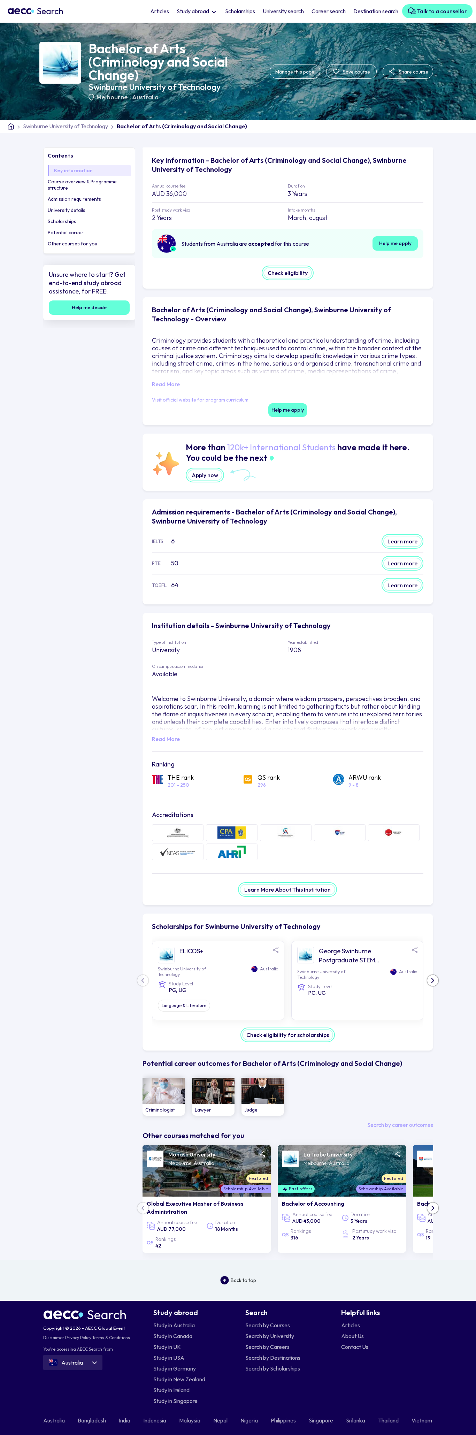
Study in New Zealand (179, 1379)
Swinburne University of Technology (155, 87)
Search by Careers (267, 1346)
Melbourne (113, 97)
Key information (73, 170)
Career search (329, 11)
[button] (432, 980)
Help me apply (395, 243)
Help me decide (89, 307)
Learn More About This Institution (287, 889)
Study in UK (167, 1346)
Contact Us (354, 1346)
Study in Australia (174, 1325)
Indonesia (155, 1420)
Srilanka (356, 1420)
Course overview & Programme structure (82, 184)
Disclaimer (53, 1337)
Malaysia (190, 1420)
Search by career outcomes (400, 1124)
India (125, 1420)
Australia (145, 97)
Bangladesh (92, 1420)
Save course (356, 72)
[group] (164, 1097)
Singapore (321, 1420)
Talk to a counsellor (441, 11)
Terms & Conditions (111, 1337)
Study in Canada (172, 1336)
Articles (159, 11)
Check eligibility (288, 272)
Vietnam (422, 1420)
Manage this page (294, 72)
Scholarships (240, 11)
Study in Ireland (171, 1390)
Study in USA (168, 1357)
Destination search (375, 11)
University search (283, 11)
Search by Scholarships (272, 1368)
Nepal (221, 1420)
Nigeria (249, 1420)
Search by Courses (267, 1325)
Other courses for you (72, 244)
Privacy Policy (78, 1337)
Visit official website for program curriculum (200, 400)
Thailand (389, 1420)
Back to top (243, 1280)
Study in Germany (174, 1368)
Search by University (269, 1336)
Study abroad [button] (193, 11)
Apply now (205, 475)
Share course (413, 72)
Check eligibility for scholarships (287, 1034)
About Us (352, 1336)
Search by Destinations (272, 1357)
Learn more (402, 541)
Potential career (66, 232)
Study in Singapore (175, 1400)
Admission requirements (74, 199)
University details (66, 210)
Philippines (284, 1420)
